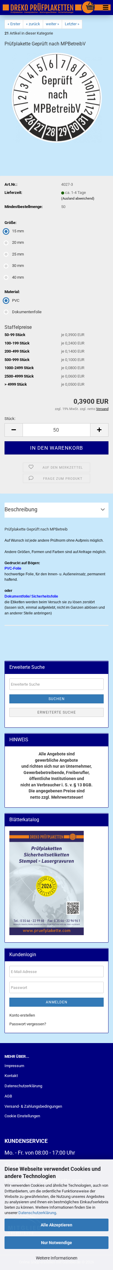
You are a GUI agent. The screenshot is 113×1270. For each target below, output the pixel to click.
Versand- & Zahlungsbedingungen (33, 1106)
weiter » (52, 24)
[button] (14, 430)
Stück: (10, 418)
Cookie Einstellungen (22, 1116)
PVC (15, 300)
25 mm (18, 254)
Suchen (57, 699)
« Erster (14, 24)
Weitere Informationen (56, 1258)
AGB (8, 1096)
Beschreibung (21, 509)
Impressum (14, 1065)
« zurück (33, 24)
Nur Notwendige (56, 1242)
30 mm (18, 265)
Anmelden (56, 1002)
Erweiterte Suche (56, 712)
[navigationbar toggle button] (105, 7)
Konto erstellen (22, 1015)
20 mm (18, 242)
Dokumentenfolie (27, 312)
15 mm (18, 231)
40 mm (18, 277)
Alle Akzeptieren (56, 1225)
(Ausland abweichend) (77, 198)
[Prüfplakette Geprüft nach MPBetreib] (56, 97)
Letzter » (72, 24)
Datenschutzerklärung (37, 1212)
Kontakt (11, 1075)
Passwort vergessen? (27, 1024)
